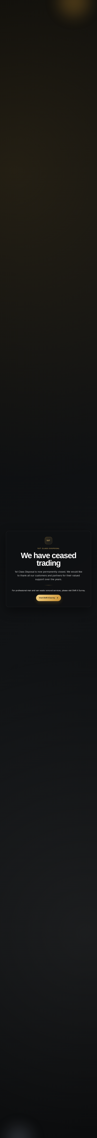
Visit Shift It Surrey (48, 598)
